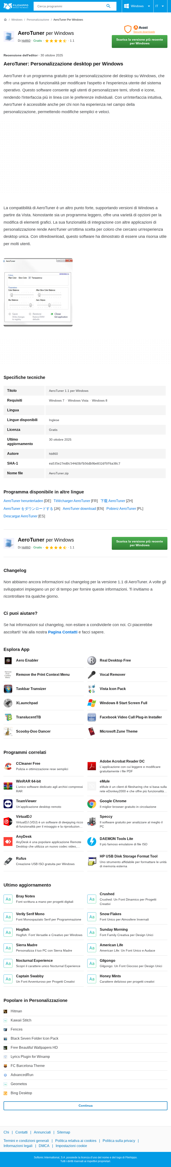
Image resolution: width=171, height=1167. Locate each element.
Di (24, 40)
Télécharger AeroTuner (72, 501)
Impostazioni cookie (71, 1145)
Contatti (21, 1132)
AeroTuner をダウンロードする (28, 509)
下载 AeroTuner (112, 501)
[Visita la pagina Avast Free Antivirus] (139, 29)
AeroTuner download (79, 509)
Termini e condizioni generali (26, 1141)
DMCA (44, 1145)
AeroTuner (46, 33)
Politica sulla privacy (119, 1141)
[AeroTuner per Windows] (9, 36)
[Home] (5, 20)
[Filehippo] (16, 6)
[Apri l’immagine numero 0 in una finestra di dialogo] (38, 292)
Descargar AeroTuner (20, 516)
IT (156, 6)
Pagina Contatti (62, 632)
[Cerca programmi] (108, 6)
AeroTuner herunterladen (23, 501)
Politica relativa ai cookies (75, 1141)
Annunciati (42, 1132)
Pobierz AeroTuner (121, 509)
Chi (6, 1132)
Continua (86, 1105)
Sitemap (63, 1132)
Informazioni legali (18, 1145)
